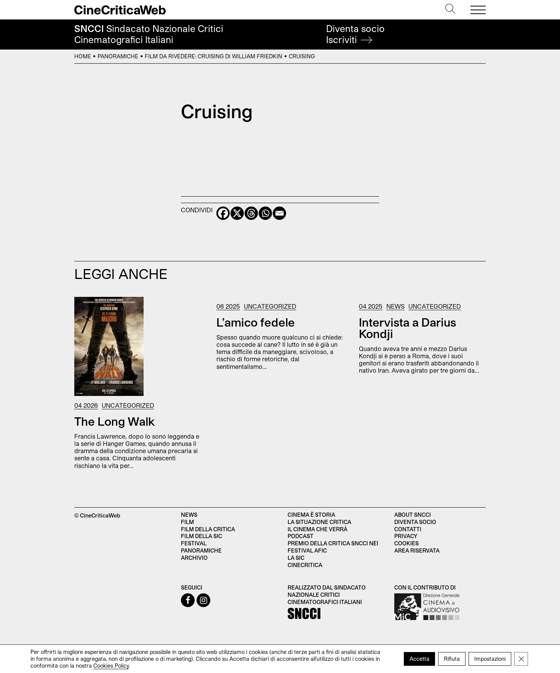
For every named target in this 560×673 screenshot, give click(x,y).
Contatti (407, 529)
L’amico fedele (255, 322)
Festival (193, 543)
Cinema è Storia (311, 514)
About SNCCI (412, 514)
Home (82, 56)
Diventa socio (355, 34)
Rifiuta (452, 658)
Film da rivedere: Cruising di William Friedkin (213, 56)
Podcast (301, 536)
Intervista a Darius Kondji (407, 327)
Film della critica (208, 529)
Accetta (419, 658)
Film (187, 522)
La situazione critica (319, 522)
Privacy (405, 536)
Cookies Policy (111, 665)
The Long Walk (114, 421)
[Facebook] (223, 213)
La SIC (296, 557)
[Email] (279, 213)
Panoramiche (118, 56)
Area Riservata (417, 550)
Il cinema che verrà (317, 529)
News (395, 306)
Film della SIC (201, 536)
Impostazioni (490, 658)
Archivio (194, 557)
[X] (237, 213)
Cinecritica (305, 565)
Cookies (406, 543)
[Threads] (251, 213)
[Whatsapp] (265, 213)
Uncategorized (128, 405)
